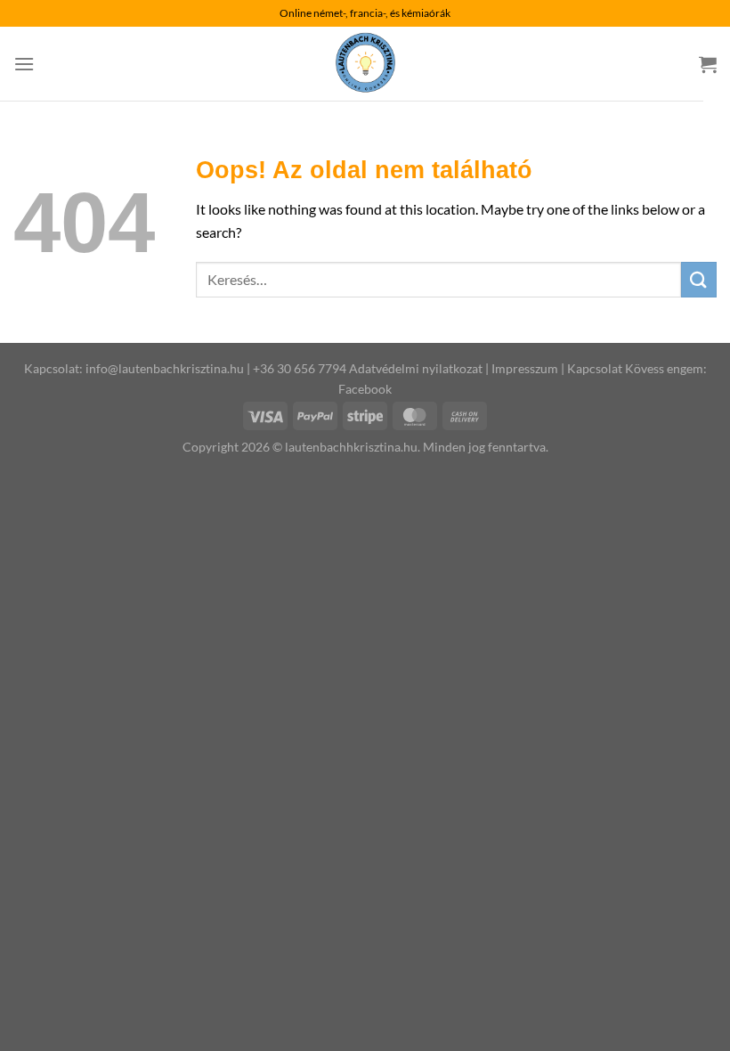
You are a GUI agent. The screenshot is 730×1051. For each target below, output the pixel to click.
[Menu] (24, 64)
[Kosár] (708, 64)
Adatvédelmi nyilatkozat (416, 368)
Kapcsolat (594, 368)
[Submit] (699, 279)
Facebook (365, 388)
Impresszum (524, 368)
